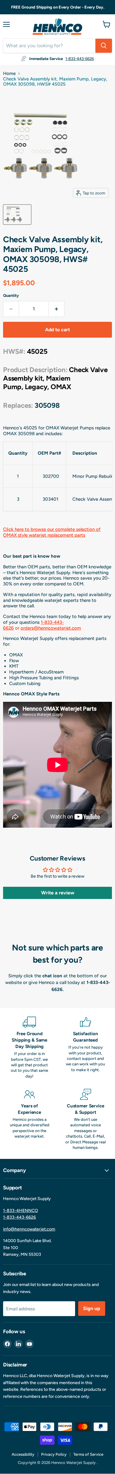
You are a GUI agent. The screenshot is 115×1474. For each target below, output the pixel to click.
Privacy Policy (54, 1454)
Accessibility (23, 1454)
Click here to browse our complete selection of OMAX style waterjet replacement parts (52, 532)
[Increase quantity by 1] (56, 309)
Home (9, 73)
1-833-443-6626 (79, 58)
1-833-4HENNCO (20, 1210)
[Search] (103, 46)
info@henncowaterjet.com (29, 1229)
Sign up (91, 1308)
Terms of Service (88, 1454)
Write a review (57, 893)
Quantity (11, 295)
